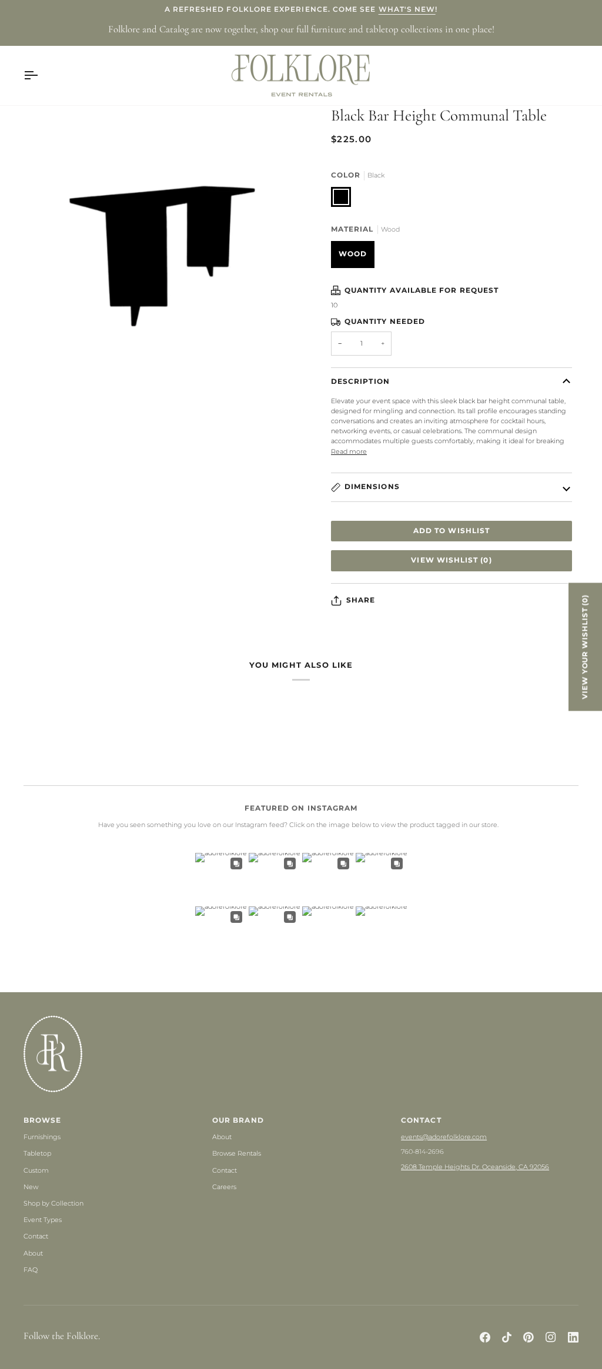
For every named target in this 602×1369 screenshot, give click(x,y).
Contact (36, 1236)
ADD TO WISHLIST (451, 531)
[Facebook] (485, 1337)
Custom (36, 1170)
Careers (224, 1187)
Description (360, 381)
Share (360, 600)
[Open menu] (41, 76)
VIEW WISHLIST (451, 560)
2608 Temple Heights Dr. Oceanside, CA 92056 (475, 1167)
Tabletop (37, 1153)
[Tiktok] (506, 1337)
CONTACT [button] (421, 1120)
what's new (407, 9)
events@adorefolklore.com (444, 1137)
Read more (349, 451)
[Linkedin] (573, 1337)
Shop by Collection (53, 1203)
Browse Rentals (236, 1153)
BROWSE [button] (42, 1120)
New (31, 1187)
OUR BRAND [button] (238, 1120)
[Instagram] (551, 1337)
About (33, 1253)
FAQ (31, 1270)
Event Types (43, 1220)
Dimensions (372, 487)
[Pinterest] (528, 1337)
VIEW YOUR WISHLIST (585, 646)
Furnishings (42, 1137)
